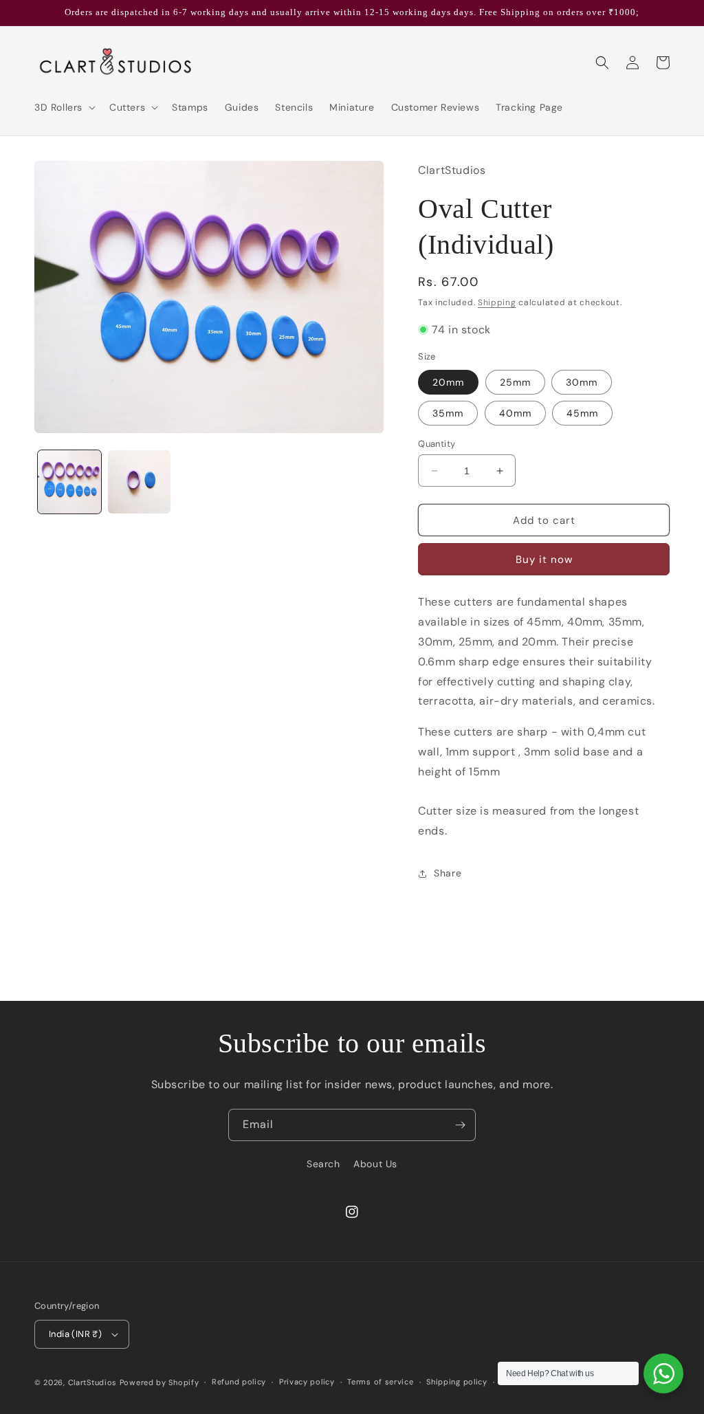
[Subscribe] (460, 1125)
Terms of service (380, 1382)
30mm (581, 382)
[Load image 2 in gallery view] (139, 481)
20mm (448, 382)
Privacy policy (307, 1382)
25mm (515, 382)
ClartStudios (92, 1382)
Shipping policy (456, 1382)
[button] (63, 107)
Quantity (436, 444)
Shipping (497, 302)
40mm (515, 413)
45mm (582, 413)
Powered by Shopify (159, 1382)
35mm (447, 413)
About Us (375, 1164)
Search (323, 1164)
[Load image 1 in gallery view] (69, 481)
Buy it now (544, 559)
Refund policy (239, 1382)
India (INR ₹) (75, 1334)
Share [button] (447, 873)
